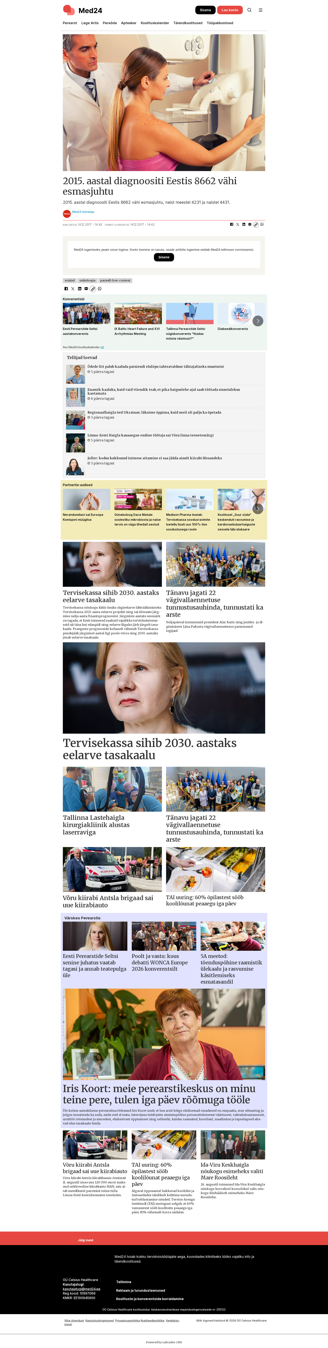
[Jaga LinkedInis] (244, 225)
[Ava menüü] (260, 10)
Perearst (70, 23)
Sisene (205, 10)
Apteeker (128, 23)
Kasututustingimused (99, 1320)
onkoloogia (87, 280)
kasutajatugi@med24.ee (81, 1289)
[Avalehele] (129, 10)
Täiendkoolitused (188, 23)
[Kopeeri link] (256, 225)
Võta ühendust (74, 1320)
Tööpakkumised (220, 23)
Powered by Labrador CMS (164, 1342)
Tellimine (123, 1282)
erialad (70, 280)
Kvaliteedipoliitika (152, 1320)
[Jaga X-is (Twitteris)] (237, 225)
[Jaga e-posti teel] (250, 225)
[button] (70, 321)
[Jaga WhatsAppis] (262, 225)
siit (102, 347)
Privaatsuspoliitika (127, 1320)
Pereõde (110, 23)
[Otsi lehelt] (249, 10)
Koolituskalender (155, 23)
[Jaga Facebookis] (231, 225)
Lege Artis (90, 23)
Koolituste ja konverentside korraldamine (150, 1299)
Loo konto (230, 10)
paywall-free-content (115, 280)
